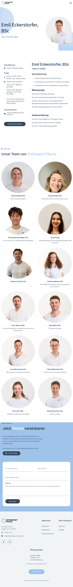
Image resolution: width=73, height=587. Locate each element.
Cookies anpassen (47, 533)
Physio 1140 (11, 90)
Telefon (7, 474)
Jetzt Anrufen (36, 572)
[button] (70, 3)
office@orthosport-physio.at (13, 536)
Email (39, 466)
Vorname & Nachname (12, 466)
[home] (7, 3)
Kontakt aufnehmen (15, 124)
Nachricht (8, 483)
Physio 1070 (11, 85)
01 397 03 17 (8, 532)
